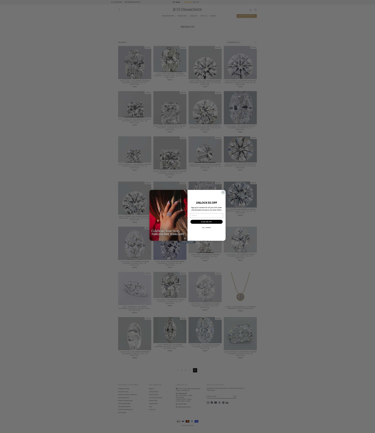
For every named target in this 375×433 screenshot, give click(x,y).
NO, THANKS (206, 227)
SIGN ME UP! (206, 222)
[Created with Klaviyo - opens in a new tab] (187, 242)
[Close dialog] (223, 192)
